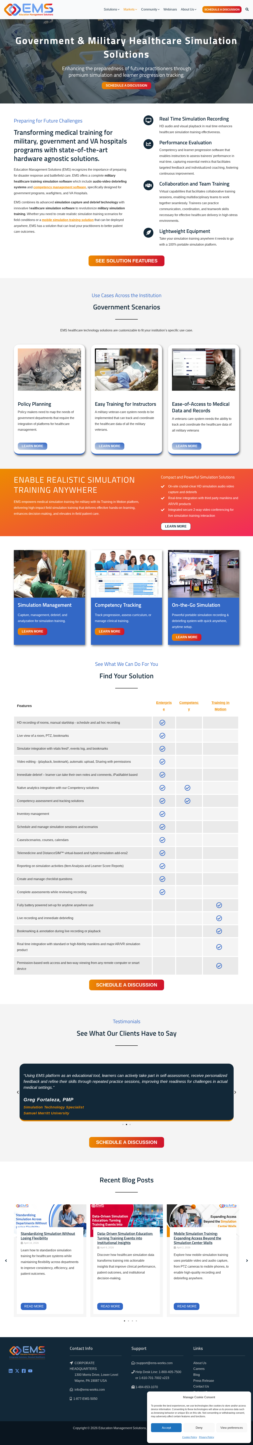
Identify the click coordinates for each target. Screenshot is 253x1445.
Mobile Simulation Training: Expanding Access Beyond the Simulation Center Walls (197, 1238)
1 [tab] (124, 1321)
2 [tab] (128, 1321)
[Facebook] (23, 1371)
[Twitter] (17, 1371)
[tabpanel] (50, 1260)
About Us (199, 1363)
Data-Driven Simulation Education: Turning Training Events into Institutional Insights (125, 1238)
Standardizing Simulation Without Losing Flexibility (48, 1236)
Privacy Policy (206, 1437)
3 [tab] (132, 1321)
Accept (166, 1427)
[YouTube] (30, 1371)
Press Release (203, 1380)
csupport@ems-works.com (154, 1363)
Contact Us (201, 1386)
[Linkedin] (10, 1371)
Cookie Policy (189, 1437)
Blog (196, 1374)
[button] (118, 9)
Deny (199, 1427)
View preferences (231, 1427)
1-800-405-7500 (170, 1372)
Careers (199, 1368)
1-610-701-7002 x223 (154, 1378)
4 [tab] (136, 1321)
